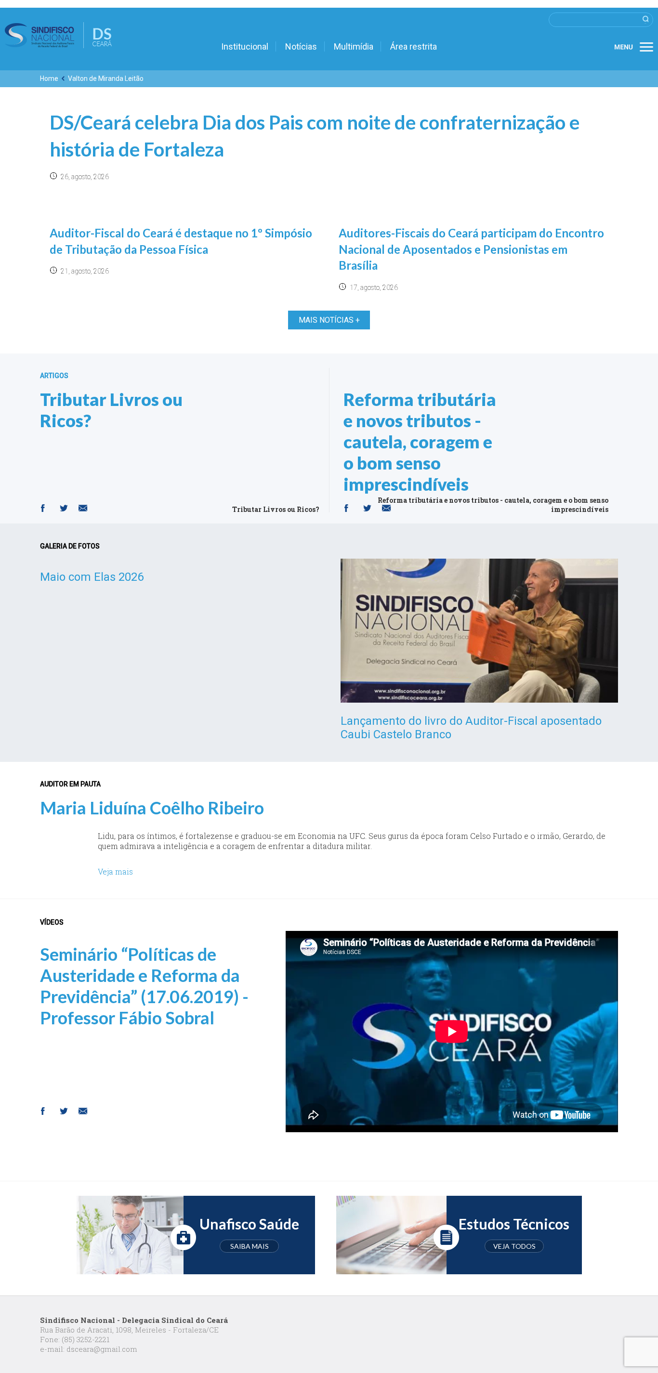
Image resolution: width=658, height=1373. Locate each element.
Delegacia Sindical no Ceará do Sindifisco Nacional (58, 35)
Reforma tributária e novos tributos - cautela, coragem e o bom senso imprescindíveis (419, 442)
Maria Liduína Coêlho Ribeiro (152, 807)
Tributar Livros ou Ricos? (111, 410)
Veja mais (115, 871)
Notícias (301, 46)
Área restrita (413, 46)
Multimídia (353, 46)
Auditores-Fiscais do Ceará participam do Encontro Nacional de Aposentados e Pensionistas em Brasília (471, 249)
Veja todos (514, 1246)
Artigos (54, 375)
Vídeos (52, 922)
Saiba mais (249, 1246)
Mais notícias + (329, 320)
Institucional (244, 46)
